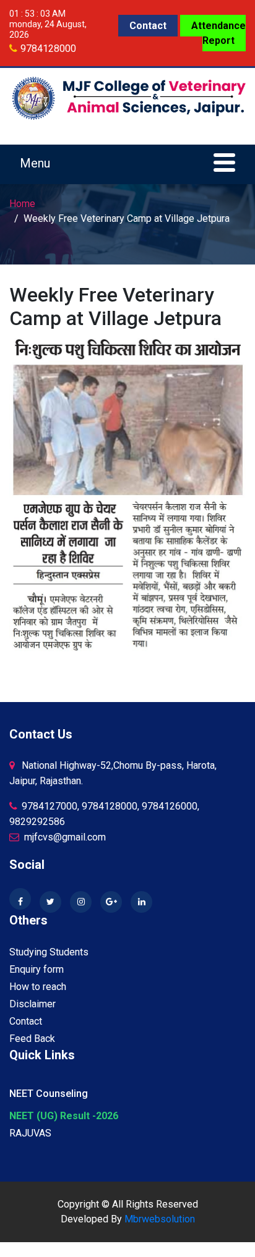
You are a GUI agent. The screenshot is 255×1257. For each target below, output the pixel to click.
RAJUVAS (30, 1133)
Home (22, 204)
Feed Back (32, 1038)
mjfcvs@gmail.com (64, 837)
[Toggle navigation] (127, 164)
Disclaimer (32, 1004)
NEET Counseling (48, 1093)
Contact (147, 26)
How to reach (37, 986)
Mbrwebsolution (159, 1219)
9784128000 (48, 48)
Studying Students (49, 952)
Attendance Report (218, 33)
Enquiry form (36, 969)
